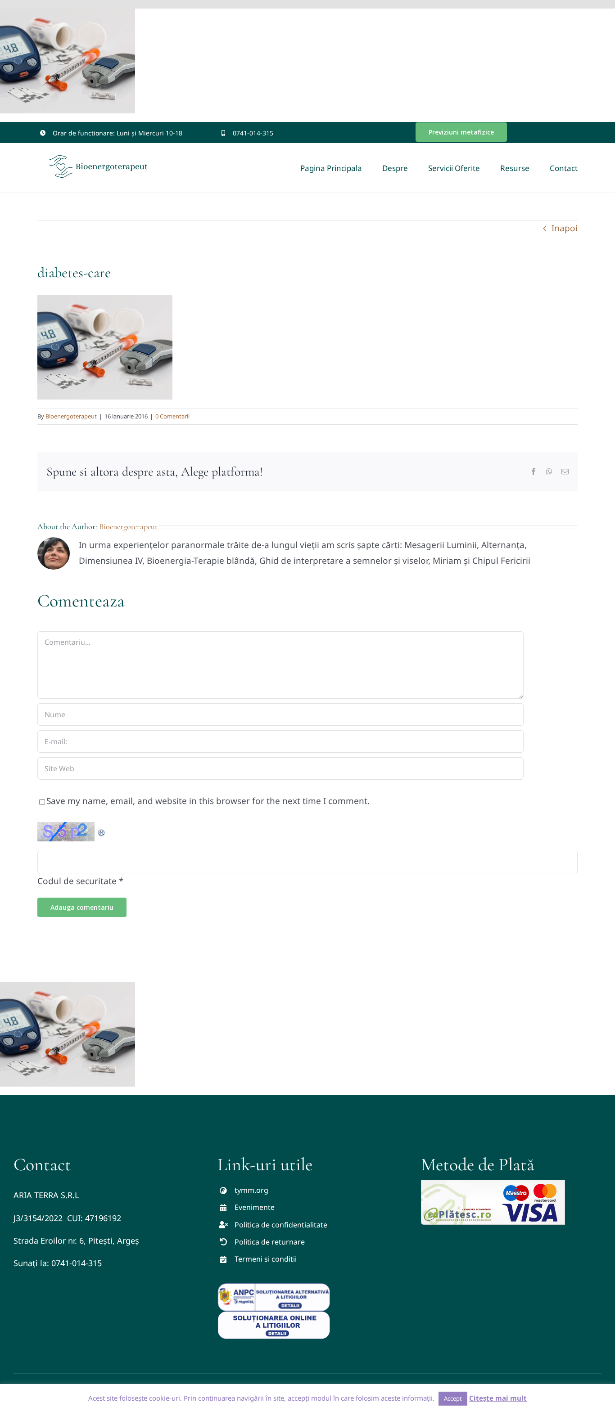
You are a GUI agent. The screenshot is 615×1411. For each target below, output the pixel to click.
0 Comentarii (172, 416)
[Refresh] (102, 830)
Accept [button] (453, 1398)
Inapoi (565, 228)
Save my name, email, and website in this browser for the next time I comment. (208, 801)
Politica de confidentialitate (281, 1225)
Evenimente (255, 1207)
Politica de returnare (270, 1242)
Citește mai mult (498, 1397)
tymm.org (251, 1190)
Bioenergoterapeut (71, 416)
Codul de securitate (77, 881)
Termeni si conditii (266, 1259)
